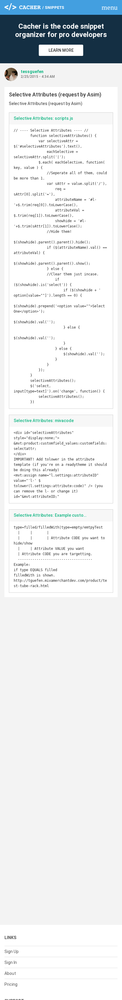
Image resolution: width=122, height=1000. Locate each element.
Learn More (61, 50)
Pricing (10, 984)
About (10, 973)
